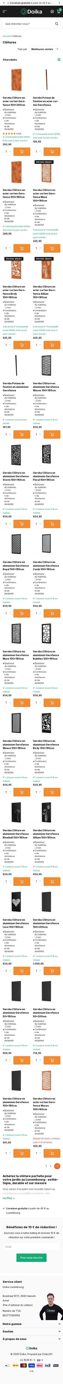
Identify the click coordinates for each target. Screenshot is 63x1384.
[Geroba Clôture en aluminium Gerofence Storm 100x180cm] (16, 455)
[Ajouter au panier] (21, 151)
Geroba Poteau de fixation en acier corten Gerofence (45, 101)
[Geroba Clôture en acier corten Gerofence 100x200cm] (16, 80)
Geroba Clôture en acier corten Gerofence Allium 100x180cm (44, 292)
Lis (7, 1198)
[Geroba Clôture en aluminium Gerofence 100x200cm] (46, 902)
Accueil (7, 36)
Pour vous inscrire (31, 1257)
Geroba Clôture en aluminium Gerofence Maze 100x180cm (16, 655)
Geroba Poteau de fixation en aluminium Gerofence (15, 387)
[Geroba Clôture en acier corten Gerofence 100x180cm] (16, 172)
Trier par (22, 49)
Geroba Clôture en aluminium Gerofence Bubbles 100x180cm (46, 655)
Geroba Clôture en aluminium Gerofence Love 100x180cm (16, 923)
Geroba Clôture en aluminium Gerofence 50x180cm (16, 1013)
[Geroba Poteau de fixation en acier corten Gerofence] (46, 80)
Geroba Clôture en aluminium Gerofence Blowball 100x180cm (16, 834)
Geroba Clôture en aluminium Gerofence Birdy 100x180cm (46, 744)
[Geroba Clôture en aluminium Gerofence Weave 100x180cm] (16, 723)
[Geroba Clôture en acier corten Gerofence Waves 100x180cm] (46, 1081)
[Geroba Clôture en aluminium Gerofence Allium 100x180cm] (46, 812)
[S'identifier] (52, 12)
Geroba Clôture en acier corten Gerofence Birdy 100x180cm (14, 292)
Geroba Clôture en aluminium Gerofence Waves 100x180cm (46, 387)
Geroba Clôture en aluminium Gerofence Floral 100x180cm (46, 476)
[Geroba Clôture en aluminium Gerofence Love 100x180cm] (16, 902)
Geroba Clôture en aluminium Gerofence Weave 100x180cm (16, 744)
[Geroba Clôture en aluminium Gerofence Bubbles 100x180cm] (46, 634)
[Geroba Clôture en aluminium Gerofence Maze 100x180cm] (16, 634)
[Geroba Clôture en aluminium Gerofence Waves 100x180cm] (46, 365)
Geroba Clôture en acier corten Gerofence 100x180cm (14, 194)
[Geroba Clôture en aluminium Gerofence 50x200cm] (46, 991)
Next (57, 1166)
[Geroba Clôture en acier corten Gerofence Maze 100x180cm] (46, 172)
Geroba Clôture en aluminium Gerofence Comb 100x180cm (46, 566)
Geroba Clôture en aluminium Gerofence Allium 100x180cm (46, 834)
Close (31, 1324)
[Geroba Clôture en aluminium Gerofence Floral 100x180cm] (46, 455)
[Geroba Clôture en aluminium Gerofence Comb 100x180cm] (46, 544)
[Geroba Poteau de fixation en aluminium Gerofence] (16, 365)
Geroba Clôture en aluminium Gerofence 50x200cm (46, 1013)
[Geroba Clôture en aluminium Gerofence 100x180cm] (16, 1081)
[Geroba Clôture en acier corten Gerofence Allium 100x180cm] (46, 269)
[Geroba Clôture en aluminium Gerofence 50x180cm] (16, 991)
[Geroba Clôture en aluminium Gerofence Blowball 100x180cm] (16, 812)
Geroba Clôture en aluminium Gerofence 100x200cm (46, 923)
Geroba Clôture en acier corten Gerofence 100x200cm (14, 101)
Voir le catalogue (5, 11)
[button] (3, 3)
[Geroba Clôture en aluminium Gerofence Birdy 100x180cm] (46, 723)
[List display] (59, 60)
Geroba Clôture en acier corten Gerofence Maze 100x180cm (44, 195)
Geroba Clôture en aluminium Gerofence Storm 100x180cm (16, 476)
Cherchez (56, 24)
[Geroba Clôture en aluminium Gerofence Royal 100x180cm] (16, 544)
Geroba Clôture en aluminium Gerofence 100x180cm (16, 1102)
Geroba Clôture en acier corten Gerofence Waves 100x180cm (44, 1104)
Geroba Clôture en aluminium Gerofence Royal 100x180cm (16, 566)
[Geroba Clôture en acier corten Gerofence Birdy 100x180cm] (16, 269)
